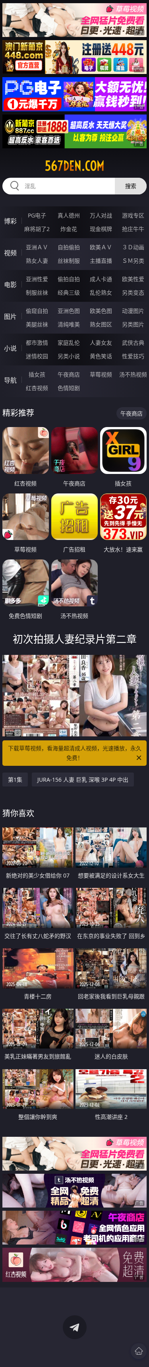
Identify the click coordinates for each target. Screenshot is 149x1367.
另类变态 (133, 292)
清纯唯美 (69, 324)
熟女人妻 (37, 260)
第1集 (15, 779)
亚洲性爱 (37, 279)
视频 (10, 253)
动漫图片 (133, 311)
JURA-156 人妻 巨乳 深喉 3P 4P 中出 (82, 779)
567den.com (74, 166)
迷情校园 (37, 356)
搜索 (130, 186)
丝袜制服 (69, 260)
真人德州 (69, 215)
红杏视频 (37, 388)
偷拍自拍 (69, 279)
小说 (10, 348)
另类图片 (133, 324)
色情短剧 (69, 388)
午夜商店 (69, 374)
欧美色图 (101, 311)
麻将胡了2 (37, 229)
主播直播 (101, 260)
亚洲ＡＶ (37, 247)
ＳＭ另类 (133, 260)
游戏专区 (133, 215)
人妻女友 (101, 342)
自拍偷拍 (69, 247)
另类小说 (69, 356)
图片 (10, 316)
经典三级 (69, 292)
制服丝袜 (37, 292)
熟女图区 (101, 324)
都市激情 (37, 342)
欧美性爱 (133, 279)
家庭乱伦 (69, 342)
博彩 (10, 221)
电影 (10, 284)
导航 (10, 380)
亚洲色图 (69, 311)
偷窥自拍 (37, 311)
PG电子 (37, 215)
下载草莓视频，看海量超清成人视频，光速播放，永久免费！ (74, 752)
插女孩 (37, 374)
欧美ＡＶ (101, 247)
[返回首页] (139, 1351)
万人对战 (101, 215)
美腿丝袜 (37, 324)
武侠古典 (133, 342)
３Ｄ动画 (133, 247)
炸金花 (68, 229)
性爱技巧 (133, 356)
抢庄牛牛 (133, 229)
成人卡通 (101, 279)
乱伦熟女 (101, 292)
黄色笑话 (101, 356)
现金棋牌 (101, 229)
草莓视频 (101, 374)
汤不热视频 (133, 374)
